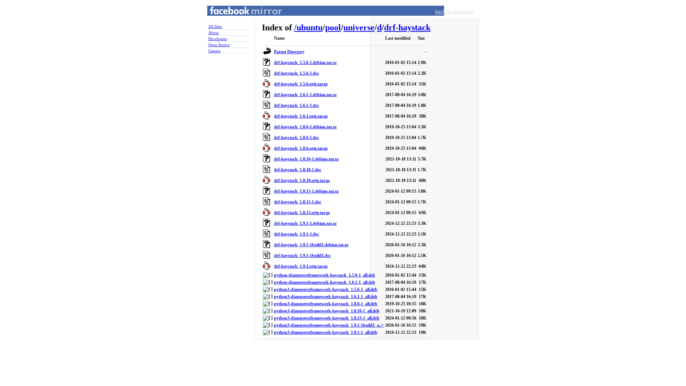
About (213, 32)
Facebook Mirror (239, 19)
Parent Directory (289, 51)
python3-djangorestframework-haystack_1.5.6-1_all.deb (325, 289)
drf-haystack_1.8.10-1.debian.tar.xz (306, 159)
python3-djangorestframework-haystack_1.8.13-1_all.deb (326, 318)
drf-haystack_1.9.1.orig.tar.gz (301, 266)
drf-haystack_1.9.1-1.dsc (296, 234)
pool (333, 27)
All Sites (215, 26)
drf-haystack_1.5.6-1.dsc (296, 73)
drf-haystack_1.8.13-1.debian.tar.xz (306, 191)
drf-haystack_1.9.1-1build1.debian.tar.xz (311, 244)
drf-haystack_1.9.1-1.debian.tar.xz (305, 223)
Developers (217, 38)
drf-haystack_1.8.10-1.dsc (297, 169)
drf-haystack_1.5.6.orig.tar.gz (301, 83)
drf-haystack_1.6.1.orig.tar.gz (301, 116)
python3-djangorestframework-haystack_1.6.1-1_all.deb (325, 296)
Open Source (219, 45)
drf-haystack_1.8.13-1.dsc (297, 201)
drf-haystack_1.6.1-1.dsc (296, 105)
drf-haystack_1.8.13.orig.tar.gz (302, 212)
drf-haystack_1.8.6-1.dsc (296, 137)
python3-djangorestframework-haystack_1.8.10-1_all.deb (326, 310)
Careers (214, 51)
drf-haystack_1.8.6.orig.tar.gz (301, 148)
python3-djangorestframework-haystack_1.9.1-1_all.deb (325, 332)
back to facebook (454, 12)
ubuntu (310, 27)
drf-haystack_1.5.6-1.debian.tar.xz (305, 62)
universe (358, 27)
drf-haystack (407, 27)
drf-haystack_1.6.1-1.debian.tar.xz (305, 94)
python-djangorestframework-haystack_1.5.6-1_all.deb (324, 275)
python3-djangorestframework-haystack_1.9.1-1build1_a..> (329, 325)
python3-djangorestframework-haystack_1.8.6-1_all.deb (325, 303)
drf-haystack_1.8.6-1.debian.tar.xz (305, 126)
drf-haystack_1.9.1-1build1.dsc (302, 255)
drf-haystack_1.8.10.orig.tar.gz (302, 180)
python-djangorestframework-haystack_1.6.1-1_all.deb (324, 282)
